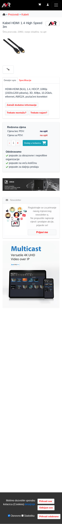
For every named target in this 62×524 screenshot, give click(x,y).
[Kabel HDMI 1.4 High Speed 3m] (15, 47)
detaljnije (30, 504)
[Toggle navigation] (56, 5)
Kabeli (25, 14)
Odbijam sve (46, 507)
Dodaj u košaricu (33, 143)
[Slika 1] (9, 70)
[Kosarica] (39, 5)
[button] (47, 5)
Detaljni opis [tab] (10, 80)
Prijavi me (42, 232)
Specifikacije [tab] (25, 80)
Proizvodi (13, 14)
